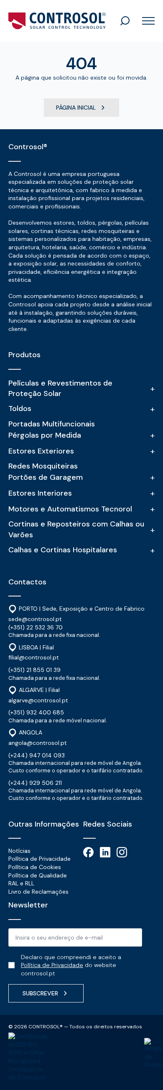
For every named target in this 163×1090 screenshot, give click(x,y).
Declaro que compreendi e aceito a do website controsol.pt (71, 965)
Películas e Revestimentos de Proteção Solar (60, 388)
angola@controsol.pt (37, 743)
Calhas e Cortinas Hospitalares (62, 550)
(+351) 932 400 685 (36, 712)
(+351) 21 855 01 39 (34, 670)
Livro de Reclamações (38, 891)
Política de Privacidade (39, 858)
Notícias (19, 850)
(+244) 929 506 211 (35, 783)
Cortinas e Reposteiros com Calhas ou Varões (76, 529)
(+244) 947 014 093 (36, 755)
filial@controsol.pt (33, 657)
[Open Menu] (145, 21)
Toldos (19, 408)
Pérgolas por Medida (44, 435)
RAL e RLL (21, 883)
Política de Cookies (34, 867)
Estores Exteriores (41, 451)
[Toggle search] (125, 21)
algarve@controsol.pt (38, 700)
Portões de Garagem (45, 477)
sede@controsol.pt (35, 619)
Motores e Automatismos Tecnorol (70, 509)
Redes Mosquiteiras (43, 466)
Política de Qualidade (37, 875)
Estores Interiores (40, 493)
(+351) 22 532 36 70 (35, 627)
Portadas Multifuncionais (51, 424)
